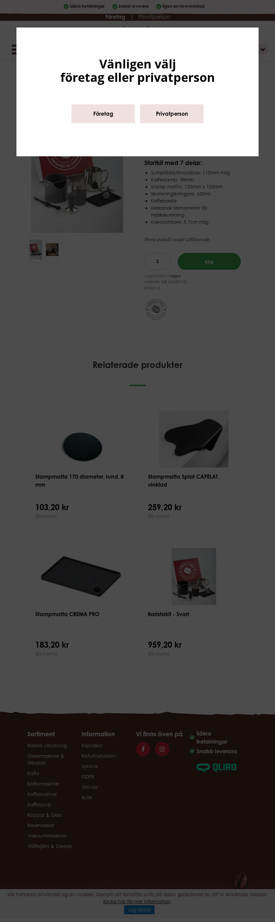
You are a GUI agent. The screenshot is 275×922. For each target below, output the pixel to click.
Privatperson (172, 113)
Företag (103, 113)
